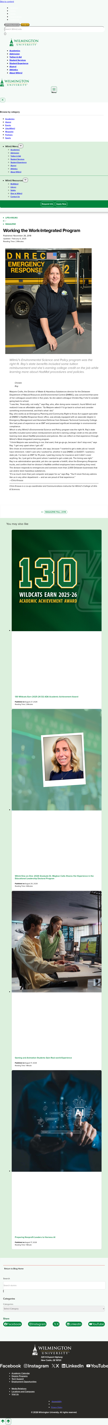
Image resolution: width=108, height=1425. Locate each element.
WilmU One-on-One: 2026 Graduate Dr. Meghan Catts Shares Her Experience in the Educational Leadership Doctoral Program (54, 877)
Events (8, 125)
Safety (13, 13)
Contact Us (14, 19)
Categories (8, 1304)
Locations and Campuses (23, 1391)
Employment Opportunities (24, 1381)
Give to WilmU (16, 16)
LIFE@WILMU (11, 217)
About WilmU (15, 72)
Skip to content (7, 1)
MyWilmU (14, 8)
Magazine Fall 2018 (55, 511)
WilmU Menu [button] (11, 146)
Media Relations (19, 1388)
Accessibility (57, 1401)
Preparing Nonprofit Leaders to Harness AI (35, 1237)
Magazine (9, 131)
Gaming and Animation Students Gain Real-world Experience (43, 1057)
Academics (14, 50)
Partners (9, 134)
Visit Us (15, 1394)
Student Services (17, 60)
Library (13, 11)
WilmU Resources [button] (14, 180)
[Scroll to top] (2, 1422)
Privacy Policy (56, 1407)
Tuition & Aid (15, 57)
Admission (14, 53)
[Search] (5, 34)
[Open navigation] (54, 89)
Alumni (12, 66)
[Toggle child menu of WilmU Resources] (25, 180)
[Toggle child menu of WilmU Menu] (20, 146)
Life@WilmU (10, 128)
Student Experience (18, 63)
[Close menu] (2, 100)
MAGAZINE (10, 224)
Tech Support (18, 1378)
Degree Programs (20, 1376)
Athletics (13, 69)
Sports (8, 137)
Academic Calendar (21, 1373)
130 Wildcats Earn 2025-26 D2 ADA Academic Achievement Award (46, 696)
